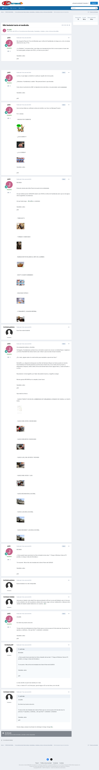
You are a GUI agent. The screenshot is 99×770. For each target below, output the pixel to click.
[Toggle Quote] (19, 649)
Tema (36, 763)
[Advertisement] (36, 18)
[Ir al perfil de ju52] (4, 30)
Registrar (94, 3)
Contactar (55, 763)
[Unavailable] (20, 128)
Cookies (61, 763)
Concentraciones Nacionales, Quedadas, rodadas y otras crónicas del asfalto (39, 31)
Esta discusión (89, 8)
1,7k (10, 51)
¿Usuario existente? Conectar (80, 3)
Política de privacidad (46, 763)
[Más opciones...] (68, 38)
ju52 (8, 37)
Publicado (24, 37)
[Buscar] (96, 8)
